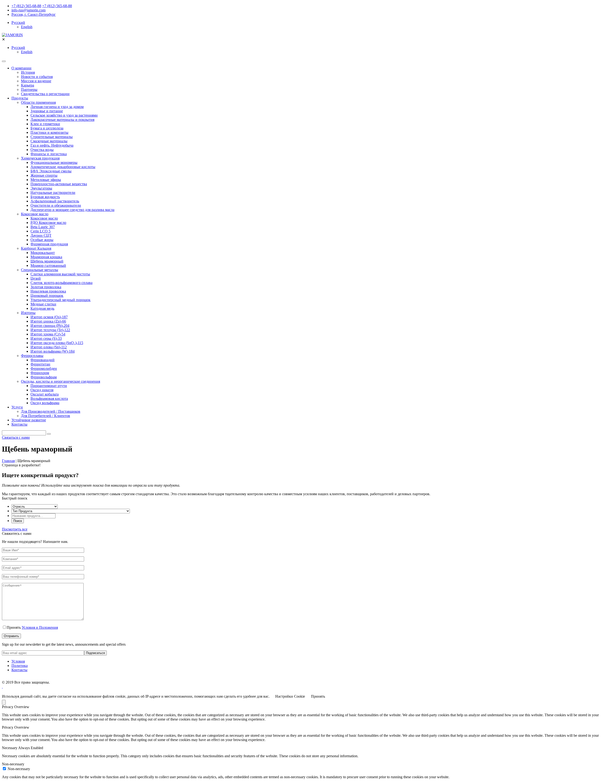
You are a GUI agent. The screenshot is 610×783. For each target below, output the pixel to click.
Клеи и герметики (45, 124)
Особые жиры (41, 240)
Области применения (38, 102)
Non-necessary (19, 769)
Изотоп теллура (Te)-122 (50, 330)
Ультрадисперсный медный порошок (60, 300)
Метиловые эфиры (45, 180)
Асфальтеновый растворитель (54, 201)
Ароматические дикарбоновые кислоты (62, 167)
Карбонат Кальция (36, 248)
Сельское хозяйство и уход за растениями (64, 115)
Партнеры (29, 90)
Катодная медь (42, 308)
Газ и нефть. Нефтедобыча (51, 145)
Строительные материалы (51, 137)
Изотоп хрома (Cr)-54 (47, 334)
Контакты (19, 424)
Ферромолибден (43, 368)
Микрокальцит (42, 253)
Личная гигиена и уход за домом (57, 107)
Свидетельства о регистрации (45, 94)
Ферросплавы (32, 356)
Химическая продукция (40, 158)
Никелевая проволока (48, 291)
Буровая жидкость (45, 197)
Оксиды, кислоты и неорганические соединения (60, 381)
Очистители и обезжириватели (55, 205)
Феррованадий (42, 360)
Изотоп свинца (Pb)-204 (49, 326)
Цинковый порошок (46, 296)
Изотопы (28, 313)
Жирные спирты (43, 175)
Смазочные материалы (48, 141)
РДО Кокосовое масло (48, 223)
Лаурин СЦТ (40, 235)
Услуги (17, 407)
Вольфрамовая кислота (49, 399)
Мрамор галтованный (48, 265)
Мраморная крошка (46, 257)
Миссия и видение (36, 81)
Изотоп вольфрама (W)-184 (52, 351)
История (28, 72)
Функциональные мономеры (53, 162)
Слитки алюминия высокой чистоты (60, 274)
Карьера (27, 85)
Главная (8, 461)
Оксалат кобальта (44, 394)
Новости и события (37, 77)
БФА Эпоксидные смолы (50, 171)
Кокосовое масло (34, 214)
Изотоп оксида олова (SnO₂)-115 (56, 343)
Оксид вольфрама (44, 403)
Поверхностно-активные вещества (58, 184)
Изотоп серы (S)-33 (46, 338)
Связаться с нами (16, 437)
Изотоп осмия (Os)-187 (49, 317)
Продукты (19, 98)
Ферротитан (40, 364)
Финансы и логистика (48, 154)
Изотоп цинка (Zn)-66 (48, 321)
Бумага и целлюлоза (46, 128)
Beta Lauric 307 (42, 227)
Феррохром (39, 373)
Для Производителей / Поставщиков (50, 411)
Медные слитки (43, 304)
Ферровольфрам (43, 377)
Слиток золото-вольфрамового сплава (61, 283)
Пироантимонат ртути (48, 386)
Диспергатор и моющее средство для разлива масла (72, 210)
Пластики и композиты (49, 132)
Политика (19, 666)
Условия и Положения (40, 627)
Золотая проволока (45, 287)
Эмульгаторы (41, 188)
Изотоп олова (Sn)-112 (48, 347)
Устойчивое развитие (28, 420)
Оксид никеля (41, 390)
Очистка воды (42, 150)
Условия (18, 661)
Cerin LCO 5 (40, 231)
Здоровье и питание (46, 111)
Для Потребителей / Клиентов (45, 416)
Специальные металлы (39, 270)
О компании (21, 68)
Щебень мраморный (46, 261)
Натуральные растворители (52, 193)
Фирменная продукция (49, 244)
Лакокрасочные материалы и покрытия (62, 120)
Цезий (35, 278)
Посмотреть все (14, 529)
